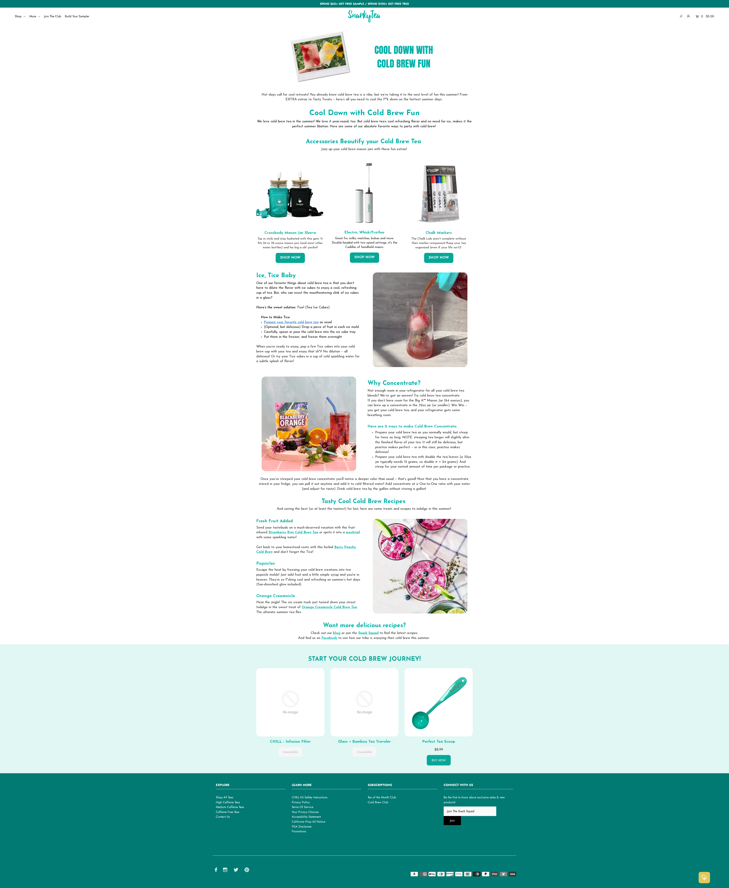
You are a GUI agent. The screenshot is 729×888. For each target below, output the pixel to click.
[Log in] (688, 16)
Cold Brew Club (378, 802)
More (33, 16)
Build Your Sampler (77, 16)
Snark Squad (368, 633)
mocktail (353, 532)
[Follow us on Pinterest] (247, 870)
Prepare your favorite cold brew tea (291, 322)
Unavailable (290, 752)
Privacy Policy (301, 802)
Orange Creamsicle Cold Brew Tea (329, 607)
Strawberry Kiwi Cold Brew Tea (293, 532)
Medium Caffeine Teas (230, 807)
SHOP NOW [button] (290, 258)
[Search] (681, 16)
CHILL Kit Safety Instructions (309, 797)
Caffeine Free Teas (227, 812)
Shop (18, 16)
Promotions (299, 831)
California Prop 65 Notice (308, 821)
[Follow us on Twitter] (236, 870)
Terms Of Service (302, 807)
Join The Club (52, 16)
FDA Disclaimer (302, 826)
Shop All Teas (224, 797)
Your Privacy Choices (305, 812)
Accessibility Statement (306, 816)
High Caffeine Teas (228, 802)
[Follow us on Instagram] (225, 870)
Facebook (329, 638)
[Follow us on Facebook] (216, 870)
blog (337, 633)
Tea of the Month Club (382, 797)
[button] (290, 702)
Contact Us (223, 816)
